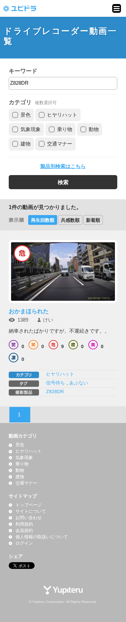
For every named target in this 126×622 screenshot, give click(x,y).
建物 (25, 144)
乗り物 (64, 129)
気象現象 (30, 129)
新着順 (93, 220)
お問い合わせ (28, 517)
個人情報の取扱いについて (41, 537)
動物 (94, 129)
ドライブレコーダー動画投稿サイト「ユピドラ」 (26, 8)
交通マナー (59, 144)
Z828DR (55, 391)
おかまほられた (29, 311)
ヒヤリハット (62, 115)
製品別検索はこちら (63, 166)
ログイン (24, 543)
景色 (25, 115)
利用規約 (24, 524)
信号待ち (55, 382)
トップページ (28, 505)
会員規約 (24, 530)
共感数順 (70, 220)
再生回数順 (42, 220)
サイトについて (30, 511)
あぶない (78, 382)
